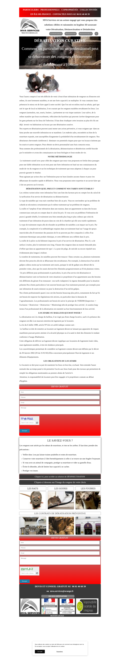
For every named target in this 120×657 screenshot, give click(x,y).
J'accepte (39, 651)
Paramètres (59, 651)
